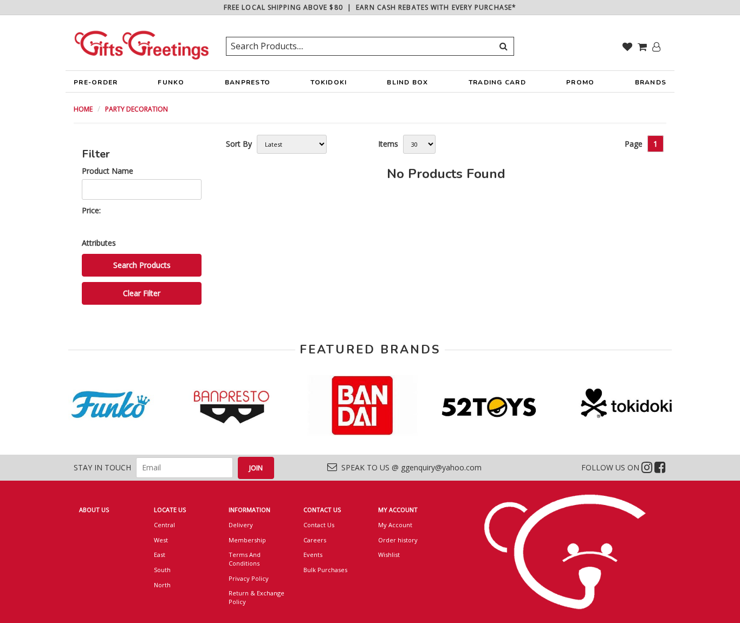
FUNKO (171, 82)
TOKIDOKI (328, 82)
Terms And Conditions (245, 558)
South (162, 570)
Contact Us (318, 525)
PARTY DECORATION (136, 109)
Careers (314, 540)
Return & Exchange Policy (256, 597)
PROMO (580, 82)
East (159, 554)
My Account (395, 525)
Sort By (239, 144)
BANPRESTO (247, 82)
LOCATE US (170, 510)
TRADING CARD (497, 82)
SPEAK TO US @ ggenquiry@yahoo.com (409, 467)
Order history (398, 540)
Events (312, 554)
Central (164, 525)
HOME (83, 109)
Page (633, 144)
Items (388, 144)
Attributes (99, 243)
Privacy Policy (249, 578)
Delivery (241, 525)
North (162, 585)
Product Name (107, 171)
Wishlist (389, 554)
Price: (91, 210)
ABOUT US (94, 510)
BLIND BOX (407, 82)
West (161, 540)
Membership (247, 540)
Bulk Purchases (325, 570)
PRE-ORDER (96, 82)
